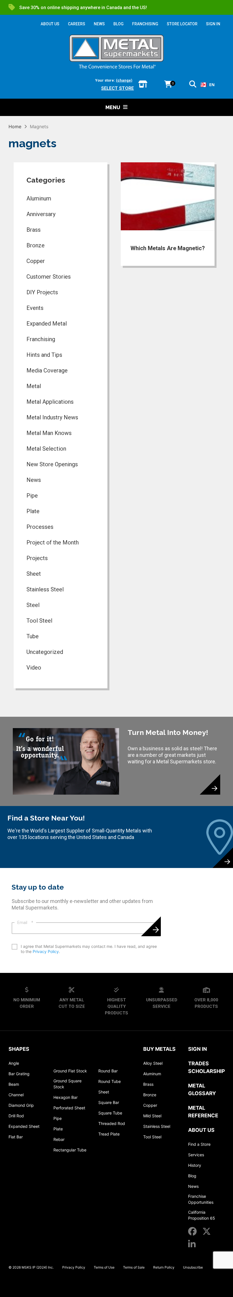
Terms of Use (104, 1267)
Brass (33, 229)
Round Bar (108, 1070)
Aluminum (38, 198)
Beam (14, 1084)
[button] (192, 85)
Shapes (19, 1049)
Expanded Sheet (24, 1126)
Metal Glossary (202, 1089)
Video (33, 667)
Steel (32, 605)
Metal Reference (203, 1111)
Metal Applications (50, 401)
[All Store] (142, 84)
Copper (35, 261)
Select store (117, 88)
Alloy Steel (153, 1063)
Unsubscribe (193, 1267)
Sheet (33, 573)
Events (34, 307)
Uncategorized (44, 651)
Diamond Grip (21, 1105)
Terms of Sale (134, 1267)
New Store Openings (52, 464)
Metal (33, 386)
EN (212, 84)
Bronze (35, 245)
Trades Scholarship (206, 1067)
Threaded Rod (111, 1123)
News (33, 479)
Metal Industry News (52, 417)
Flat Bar (16, 1136)
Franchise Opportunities (200, 1199)
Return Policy (163, 1267)
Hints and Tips (44, 354)
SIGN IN (213, 24)
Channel (16, 1094)
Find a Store (199, 1144)
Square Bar (108, 1102)
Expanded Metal (46, 323)
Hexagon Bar (65, 1097)
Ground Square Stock (67, 1083)
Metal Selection (46, 448)
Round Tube (109, 1081)
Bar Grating (19, 1073)
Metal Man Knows (49, 433)
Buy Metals (159, 1049)
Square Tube (110, 1112)
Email (25, 922)
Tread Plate (109, 1134)
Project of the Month (52, 542)
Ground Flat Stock (70, 1070)
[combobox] (207, 84)
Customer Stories (48, 276)
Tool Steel (39, 620)
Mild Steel (152, 1115)
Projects (37, 558)
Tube (32, 636)
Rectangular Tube (69, 1149)
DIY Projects (42, 292)
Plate (32, 511)
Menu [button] (112, 107)
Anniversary (40, 214)
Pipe (32, 495)
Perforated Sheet (69, 1107)
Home (15, 126)
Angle (14, 1063)
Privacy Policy (46, 951)
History (194, 1165)
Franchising (40, 339)
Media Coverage (47, 370)
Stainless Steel (45, 589)
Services (196, 1154)
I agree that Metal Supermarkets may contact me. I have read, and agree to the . (89, 949)
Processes (39, 526)
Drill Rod (16, 1115)
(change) (124, 80)
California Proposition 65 (201, 1215)
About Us (201, 1130)
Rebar (59, 1139)
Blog (192, 1175)
